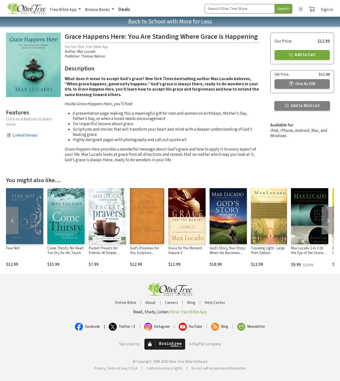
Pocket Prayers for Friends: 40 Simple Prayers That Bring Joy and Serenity (106, 255)
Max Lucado (86, 51)
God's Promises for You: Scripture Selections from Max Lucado (145, 255)
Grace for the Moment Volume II (185, 251)
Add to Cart (305, 55)
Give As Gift (304, 84)
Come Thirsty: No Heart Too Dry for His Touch (65, 251)
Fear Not (13, 248)
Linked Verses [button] (24, 135)
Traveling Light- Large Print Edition (268, 251)
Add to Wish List (305, 106)
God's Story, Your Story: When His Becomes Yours (228, 253)
